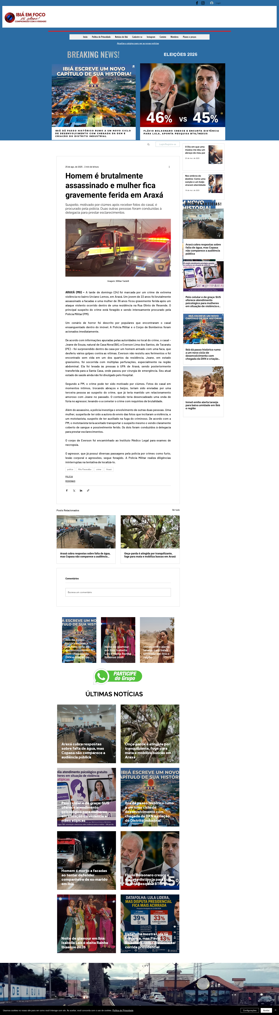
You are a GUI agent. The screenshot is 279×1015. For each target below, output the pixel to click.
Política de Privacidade (122, 1010)
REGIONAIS (70, 481)
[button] (148, 144)
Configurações (249, 1010)
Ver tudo (176, 510)
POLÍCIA (69, 476)
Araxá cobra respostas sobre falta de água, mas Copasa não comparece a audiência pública (85, 555)
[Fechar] (275, 1010)
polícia (70, 469)
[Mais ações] (169, 166)
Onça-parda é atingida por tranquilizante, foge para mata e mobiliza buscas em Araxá (150, 555)
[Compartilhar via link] (88, 490)
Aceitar (266, 1010)
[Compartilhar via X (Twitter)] (74, 490)
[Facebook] (197, 3)
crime (98, 469)
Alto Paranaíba (84, 469)
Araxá (108, 469)
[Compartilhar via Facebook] (66, 490)
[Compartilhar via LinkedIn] (81, 490)
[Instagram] (203, 3)
